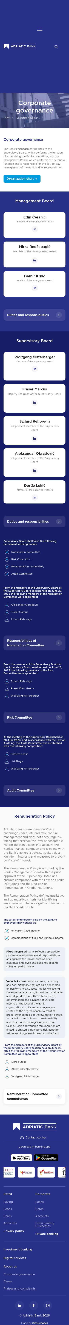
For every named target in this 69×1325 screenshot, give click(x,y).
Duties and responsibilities (28, 315)
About (7, 117)
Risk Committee (19, 717)
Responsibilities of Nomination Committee (25, 643)
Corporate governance (28, 117)
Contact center (35, 1137)
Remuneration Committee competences (27, 1096)
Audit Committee (20, 790)
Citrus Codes (40, 1323)
